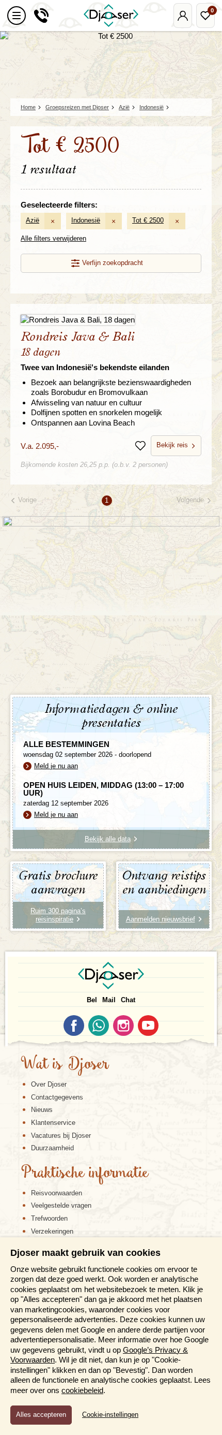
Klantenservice (53, 1122)
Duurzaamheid (52, 1148)
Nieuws (42, 1110)
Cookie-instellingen (110, 1414)
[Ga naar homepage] (111, 15)
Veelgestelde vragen (61, 1205)
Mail (109, 1000)
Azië (32, 220)
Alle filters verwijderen (53, 238)
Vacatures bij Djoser (61, 1135)
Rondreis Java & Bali (95, 351)
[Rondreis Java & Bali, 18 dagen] (111, 319)
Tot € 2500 (148, 220)
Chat (128, 1000)
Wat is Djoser (65, 1065)
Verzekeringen (52, 1231)
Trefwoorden (49, 1218)
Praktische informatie (85, 1173)
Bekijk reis (172, 445)
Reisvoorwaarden (56, 1193)
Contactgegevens (57, 1097)
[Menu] (16, 15)
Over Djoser (49, 1084)
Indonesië (85, 220)
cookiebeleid (82, 1390)
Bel (92, 1000)
